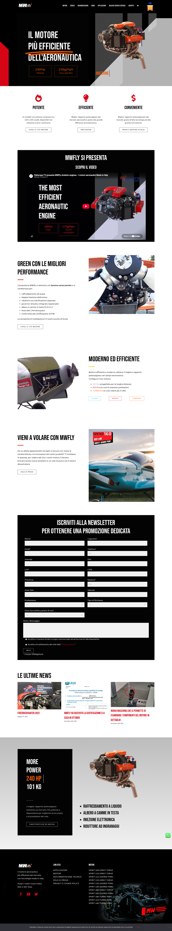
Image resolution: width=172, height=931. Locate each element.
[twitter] (36, 894)
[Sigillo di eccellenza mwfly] (150, 6)
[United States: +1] (90, 553)
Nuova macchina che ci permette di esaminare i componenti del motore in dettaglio (130, 715)
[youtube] (28, 894)
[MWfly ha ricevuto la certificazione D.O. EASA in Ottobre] (86, 695)
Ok (138, 927)
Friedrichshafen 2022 (29, 713)
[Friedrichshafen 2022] (39, 695)
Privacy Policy (68, 644)
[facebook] (21, 894)
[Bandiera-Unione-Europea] (150, 3)
